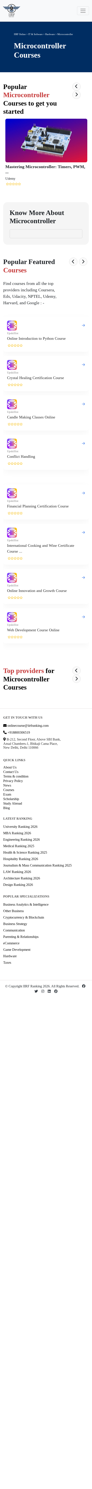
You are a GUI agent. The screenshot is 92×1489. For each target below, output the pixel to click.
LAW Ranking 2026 (17, 872)
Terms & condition (15, 776)
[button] (76, 87)
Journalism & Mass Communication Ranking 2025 (37, 865)
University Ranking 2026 (20, 826)
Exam (7, 794)
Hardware (50, 34)
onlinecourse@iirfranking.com (28, 725)
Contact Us (10, 772)
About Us (9, 767)
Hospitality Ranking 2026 (20, 859)
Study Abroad (12, 803)
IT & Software (35, 34)
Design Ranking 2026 (18, 885)
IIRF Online (20, 34)
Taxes (7, 962)
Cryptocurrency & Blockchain (23, 917)
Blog (6, 808)
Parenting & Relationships (21, 937)
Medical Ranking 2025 (18, 846)
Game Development (16, 949)
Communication (14, 930)
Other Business (13, 911)
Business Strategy (15, 924)
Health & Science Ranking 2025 (25, 852)
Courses (8, 790)
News (7, 785)
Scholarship (11, 799)
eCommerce (11, 943)
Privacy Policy (13, 781)
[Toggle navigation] (83, 10)
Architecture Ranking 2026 (21, 878)
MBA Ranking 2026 (17, 833)
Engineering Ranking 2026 (21, 839)
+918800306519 (18, 732)
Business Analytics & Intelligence (26, 904)
